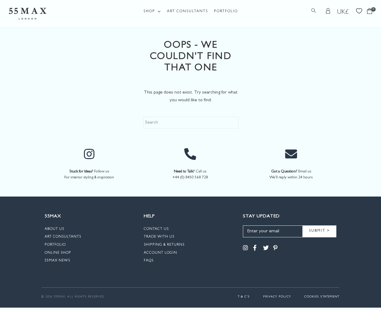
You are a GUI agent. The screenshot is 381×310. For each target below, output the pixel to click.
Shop (149, 11)
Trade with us (159, 237)
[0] (369, 12)
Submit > (319, 231)
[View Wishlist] (359, 10)
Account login (160, 253)
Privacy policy (277, 296)
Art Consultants (187, 11)
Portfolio (226, 11)
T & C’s (244, 296)
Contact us (156, 229)
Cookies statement (321, 296)
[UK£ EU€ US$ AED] (343, 12)
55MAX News (57, 261)
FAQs (149, 261)
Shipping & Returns (164, 245)
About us (54, 229)
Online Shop (58, 253)
